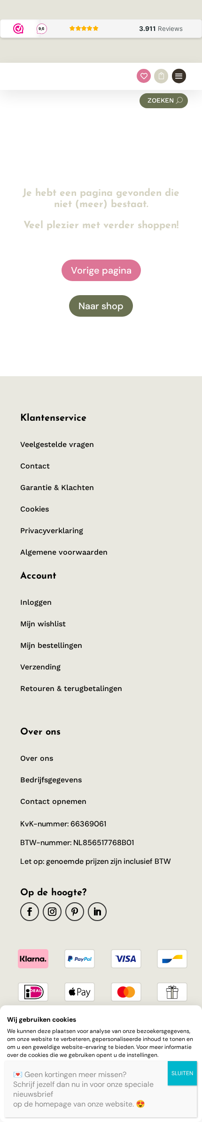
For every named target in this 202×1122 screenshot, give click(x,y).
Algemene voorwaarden (64, 552)
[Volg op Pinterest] (74, 911)
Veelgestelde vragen (57, 444)
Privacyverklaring (51, 530)
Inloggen (36, 602)
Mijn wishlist (43, 623)
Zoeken (161, 100)
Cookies (34, 509)
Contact (35, 465)
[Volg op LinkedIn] (97, 911)
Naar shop (101, 306)
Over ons (36, 758)
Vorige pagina (101, 270)
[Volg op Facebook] (29, 911)
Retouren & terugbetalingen (71, 688)
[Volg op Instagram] (52, 911)
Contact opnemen (53, 801)
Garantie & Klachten (57, 487)
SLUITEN (182, 1073)
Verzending (40, 666)
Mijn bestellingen (51, 645)
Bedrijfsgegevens (51, 779)
